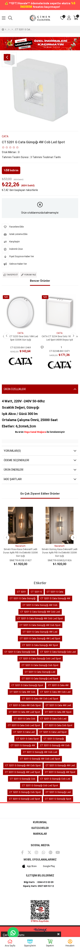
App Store (31, 866)
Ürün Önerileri (13, 469)
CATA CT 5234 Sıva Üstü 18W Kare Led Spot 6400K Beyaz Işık (60, 338)
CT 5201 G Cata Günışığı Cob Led (58, 651)
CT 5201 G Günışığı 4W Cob (55, 745)
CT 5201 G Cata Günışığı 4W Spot (40, 645)
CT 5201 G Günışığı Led (58, 792)
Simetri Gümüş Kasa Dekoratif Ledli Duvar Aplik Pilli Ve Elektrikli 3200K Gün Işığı (59, 552)
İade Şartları (13, 479)
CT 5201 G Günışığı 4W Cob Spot (23, 765)
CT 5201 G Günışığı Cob (22, 778)
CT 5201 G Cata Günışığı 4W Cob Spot (40, 625)
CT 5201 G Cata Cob (24, 718)
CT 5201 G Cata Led (24, 732)
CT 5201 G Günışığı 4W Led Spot (22, 772)
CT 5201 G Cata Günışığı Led (40, 671)
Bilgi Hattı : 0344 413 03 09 (38, 882)
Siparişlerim (30, 945)
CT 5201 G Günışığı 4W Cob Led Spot (40, 758)
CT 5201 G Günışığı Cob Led (55, 778)
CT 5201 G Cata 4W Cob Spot (25, 705)
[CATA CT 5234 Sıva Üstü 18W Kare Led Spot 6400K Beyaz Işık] (59, 312)
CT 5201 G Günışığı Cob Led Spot (40, 785)
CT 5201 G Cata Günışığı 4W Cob (40, 605)
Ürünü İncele (24, 324)
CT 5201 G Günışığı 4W (23, 745)
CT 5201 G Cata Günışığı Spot (27, 685)
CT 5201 (21, 591)
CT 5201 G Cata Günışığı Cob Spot (40, 665)
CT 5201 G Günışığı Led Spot (24, 798)
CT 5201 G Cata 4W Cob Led (55, 692)
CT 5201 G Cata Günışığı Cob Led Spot (40, 658)
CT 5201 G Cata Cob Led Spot (24, 725)
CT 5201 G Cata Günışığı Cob (19, 651)
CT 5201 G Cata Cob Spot (58, 725)
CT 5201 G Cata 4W (58, 685)
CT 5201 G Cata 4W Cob (22, 692)
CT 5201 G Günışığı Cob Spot (25, 792)
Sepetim (50, 945)
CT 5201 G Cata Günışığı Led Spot (40, 678)
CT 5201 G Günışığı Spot (58, 798)
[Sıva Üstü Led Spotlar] (12, 29)
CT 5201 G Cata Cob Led (53, 718)
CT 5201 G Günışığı (54, 738)
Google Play (49, 866)
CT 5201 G (36, 591)
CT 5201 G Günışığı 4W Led (60, 765)
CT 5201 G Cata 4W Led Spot (24, 712)
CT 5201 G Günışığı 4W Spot (60, 772)
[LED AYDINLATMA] (8, 29)
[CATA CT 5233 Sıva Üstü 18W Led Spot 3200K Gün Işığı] (20, 312)
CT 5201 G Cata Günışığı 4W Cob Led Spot (40, 618)
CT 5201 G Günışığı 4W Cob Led (40, 752)
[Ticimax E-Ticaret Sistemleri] (40, 930)
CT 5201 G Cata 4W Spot (58, 712)
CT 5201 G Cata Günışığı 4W (55, 598)
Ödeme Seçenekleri (16, 460)
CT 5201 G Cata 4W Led (58, 705)
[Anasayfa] (5, 29)
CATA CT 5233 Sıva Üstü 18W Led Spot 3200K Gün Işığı (20, 338)
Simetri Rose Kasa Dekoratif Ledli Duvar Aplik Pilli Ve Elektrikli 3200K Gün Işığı (20, 552)
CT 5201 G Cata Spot (27, 738)
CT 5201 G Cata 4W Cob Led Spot (40, 698)
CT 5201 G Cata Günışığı (23, 598)
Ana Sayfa (10, 945)
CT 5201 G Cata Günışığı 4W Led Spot (40, 638)
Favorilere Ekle (16, 324)
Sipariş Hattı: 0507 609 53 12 (38, 886)
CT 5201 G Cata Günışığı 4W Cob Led (40, 611)
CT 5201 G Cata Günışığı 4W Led (40, 631)
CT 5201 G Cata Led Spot (53, 732)
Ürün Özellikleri (15, 389)
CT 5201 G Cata (55, 591)
